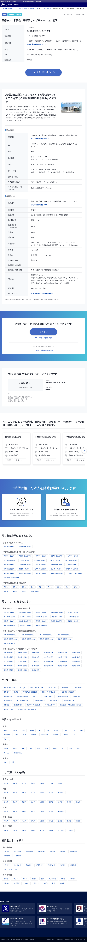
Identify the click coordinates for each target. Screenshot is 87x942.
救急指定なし (18, 753)
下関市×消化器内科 (25, 556)
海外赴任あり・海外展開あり (27, 709)
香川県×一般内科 (41, 621)
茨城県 (6, 793)
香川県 (60, 821)
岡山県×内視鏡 (22, 657)
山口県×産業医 (8, 661)
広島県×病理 (76, 657)
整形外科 (62, 865)
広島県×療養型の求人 (64, 635)
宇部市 (15, 587)
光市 (67, 587)
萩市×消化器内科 (39, 560)
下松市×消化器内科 (25, 565)
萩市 (32, 587)
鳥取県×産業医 (8, 653)
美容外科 (36, 883)
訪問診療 (56, 735)
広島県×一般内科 (25, 617)
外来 (78, 748)
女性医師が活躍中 (22, 696)
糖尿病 (32, 730)
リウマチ (66, 735)
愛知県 (78, 802)
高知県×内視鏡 (22, 670)
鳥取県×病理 (35, 653)
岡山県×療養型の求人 (46, 635)
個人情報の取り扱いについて (73, 939)
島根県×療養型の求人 (28, 635)
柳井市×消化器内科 (72, 569)
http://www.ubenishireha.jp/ (42, 293)
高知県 (78, 821)
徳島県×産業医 (48, 661)
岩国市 (59, 587)
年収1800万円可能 (9, 688)
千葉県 (42, 793)
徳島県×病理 (76, 661)
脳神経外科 (51, 865)
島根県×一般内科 (41, 612)
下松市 (50, 587)
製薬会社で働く (8, 709)
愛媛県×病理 (76, 666)
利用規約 (60, 939)
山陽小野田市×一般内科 (75, 573)
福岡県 (6, 830)
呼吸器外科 (39, 865)
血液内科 (52, 851)
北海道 (6, 783)
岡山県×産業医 (8, 657)
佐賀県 (15, 830)
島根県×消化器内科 (57, 612)
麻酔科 (27, 883)
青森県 (15, 783)
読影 (73, 730)
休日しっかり (52, 688)
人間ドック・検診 (49, 883)
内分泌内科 (7, 856)
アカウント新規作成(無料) (43, 350)
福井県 (33, 802)
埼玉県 (33, 793)
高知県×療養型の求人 (10, 643)
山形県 (51, 783)
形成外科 (73, 865)
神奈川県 (61, 793)
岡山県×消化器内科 (9, 617)
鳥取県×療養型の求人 (10, 635)
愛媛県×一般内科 (73, 621)
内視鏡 (15, 730)
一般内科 (6, 851)
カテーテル (44, 735)
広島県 (33, 821)
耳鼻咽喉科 (52, 879)
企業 (24, 735)
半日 (63, 748)
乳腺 (17, 735)
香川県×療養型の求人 (46, 639)
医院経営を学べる (63, 696)
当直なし (22, 688)
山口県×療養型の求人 (10, 639)
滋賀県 (15, 811)
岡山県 (24, 821)
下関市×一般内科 (9, 556)
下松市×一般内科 (9, 565)
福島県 (60, 783)
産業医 (16, 692)
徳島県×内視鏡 (62, 661)
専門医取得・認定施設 (30, 692)
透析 (65, 730)
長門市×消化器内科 (40, 569)
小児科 (6, 879)
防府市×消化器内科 (71, 560)
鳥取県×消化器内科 (25, 612)
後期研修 (33, 735)
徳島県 (51, 821)
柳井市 (6, 591)
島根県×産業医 (48, 653)
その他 (62, 883)
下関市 (6, 587)
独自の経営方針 (69, 701)
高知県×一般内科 (25, 625)
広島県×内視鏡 (62, 657)
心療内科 (62, 851)
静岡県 (69, 802)
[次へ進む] (84, 450)
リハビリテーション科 (10, 869)
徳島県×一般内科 (9, 621)
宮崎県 (51, 830)
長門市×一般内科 (24, 569)
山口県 (42, 821)
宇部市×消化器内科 (25, 547)
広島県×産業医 (48, 657)
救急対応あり (66, 688)
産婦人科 (15, 879)
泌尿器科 (72, 879)
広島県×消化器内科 (41, 617)
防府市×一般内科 (55, 560)
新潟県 (6, 802)
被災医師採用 (18, 705)
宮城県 (33, 783)
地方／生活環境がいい (23, 701)
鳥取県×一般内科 (9, 612)
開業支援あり (49, 696)
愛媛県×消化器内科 (9, 625)
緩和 (81, 730)
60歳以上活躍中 (50, 705)
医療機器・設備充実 (68, 692)
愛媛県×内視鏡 (62, 666)
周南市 (24, 591)
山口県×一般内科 (57, 617)
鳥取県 (6, 821)
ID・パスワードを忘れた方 (43, 338)
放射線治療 (7, 735)
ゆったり (6, 753)
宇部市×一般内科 (9, 547)
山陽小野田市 (35, 591)
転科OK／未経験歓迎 (33, 705)
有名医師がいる (54, 701)
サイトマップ (51, 939)
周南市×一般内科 (41, 573)
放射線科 (6, 883)
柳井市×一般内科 (56, 569)
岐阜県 (60, 802)
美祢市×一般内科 (9, 573)
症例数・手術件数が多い (49, 692)
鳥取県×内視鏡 (22, 653)
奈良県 (51, 811)
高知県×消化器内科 (41, 625)
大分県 (42, 830)
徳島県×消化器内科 (25, 621)
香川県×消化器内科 (57, 621)
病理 (23, 730)
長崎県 (24, 830)
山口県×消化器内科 (73, 617)
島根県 (15, 821)
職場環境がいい (40, 701)
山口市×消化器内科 (9, 560)
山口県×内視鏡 (22, 661)
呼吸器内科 (41, 851)
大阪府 (33, 811)
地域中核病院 (8, 701)
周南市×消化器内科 (57, 573)
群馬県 (24, 793)
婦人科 (25, 879)
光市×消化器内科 (9, 569)
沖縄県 (71, 830)
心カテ (6, 739)
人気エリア (36, 696)
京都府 (24, 811)
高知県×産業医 (8, 670)
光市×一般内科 (72, 565)
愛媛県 (69, 821)
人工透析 (17, 883)
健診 (38, 748)
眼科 (42, 879)
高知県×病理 (35, 670)
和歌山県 (61, 811)
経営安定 (6, 705)
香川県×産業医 (8, 666)
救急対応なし (79, 688)
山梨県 (42, 802)
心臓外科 (28, 865)
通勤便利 (6, 692)
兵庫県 (42, 811)
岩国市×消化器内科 (57, 565)
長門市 (76, 587)
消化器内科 (17, 851)
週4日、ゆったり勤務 (37, 688)
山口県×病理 (35, 661)
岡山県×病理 (35, 657)
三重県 (6, 811)
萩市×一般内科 (24, 560)
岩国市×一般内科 (41, 565)
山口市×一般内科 (73, 556)
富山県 (15, 802)
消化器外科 (17, 865)
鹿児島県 (61, 830)
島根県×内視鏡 (62, 653)
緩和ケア (56, 730)
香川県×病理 (35, 666)
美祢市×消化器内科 (25, 573)
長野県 (51, 802)
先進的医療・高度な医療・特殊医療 (70, 705)
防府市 (41, 587)
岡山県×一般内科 (73, 612)
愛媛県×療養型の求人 (64, 639)
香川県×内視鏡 (22, 666)
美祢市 (15, 591)
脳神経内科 (73, 851)
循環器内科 (29, 851)
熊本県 (33, 830)
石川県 (24, 802)
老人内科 (18, 856)
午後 (23, 748)
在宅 (40, 730)
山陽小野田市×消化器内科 (11, 577)
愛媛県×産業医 (48, 666)
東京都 (51, 793)
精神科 (34, 879)
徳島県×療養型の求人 (28, 639)
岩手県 (24, 783)
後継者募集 (77, 696)
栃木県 (15, 793)
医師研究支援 (8, 696)
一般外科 (6, 865)
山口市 (24, 587)
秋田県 (42, 783)
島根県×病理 (76, 653)
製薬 (47, 730)
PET (75, 735)
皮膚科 (63, 879)
